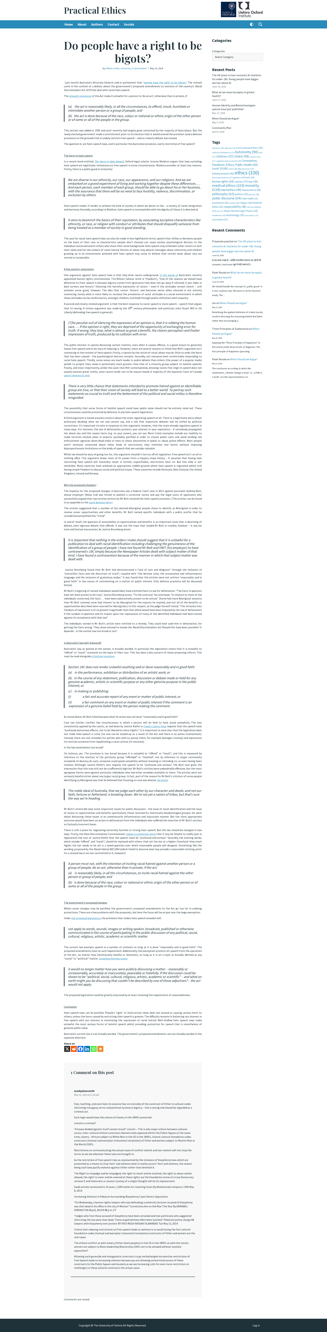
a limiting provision (102, 656)
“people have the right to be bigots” (164, 82)
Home (69, 24)
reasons (234, 203)
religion (246, 202)
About (82, 24)
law (253, 181)
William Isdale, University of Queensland (126, 68)
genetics (239, 177)
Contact (113, 24)
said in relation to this (77, 375)
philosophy (223, 194)
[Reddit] (74, 1049)
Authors (97, 24)
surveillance (218, 215)
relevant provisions (80, 96)
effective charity (246, 169)
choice (241, 156)
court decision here (100, 502)
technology (235, 215)
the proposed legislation (85, 918)
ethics (247, 173)
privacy (253, 194)
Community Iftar (221, 128)
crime (232, 169)
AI (239, 147)
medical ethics (228, 185)
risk (250, 207)
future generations (222, 177)
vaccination (220, 219)
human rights (223, 181)
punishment (220, 202)
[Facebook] (80, 1049)
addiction (229, 148)
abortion (218, 148)
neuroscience (251, 190)
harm (249, 177)
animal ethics (252, 147)
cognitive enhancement (228, 161)
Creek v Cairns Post (154, 726)
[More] (100, 1049)
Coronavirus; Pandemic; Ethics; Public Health (235, 163)
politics (241, 194)
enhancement (223, 173)
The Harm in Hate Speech (109, 161)
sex (219, 211)
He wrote (162, 780)
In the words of (169, 275)
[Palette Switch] (251, 24)
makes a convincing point (141, 834)
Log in (256, 1325)
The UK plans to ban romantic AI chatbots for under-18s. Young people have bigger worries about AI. (236, 79)
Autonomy (246, 152)
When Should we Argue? (225, 118)
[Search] (260, 24)
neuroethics (231, 190)
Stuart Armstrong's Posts (241, 210)
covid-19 (220, 168)
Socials (129, 24)
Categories (218, 51)
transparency (251, 215)
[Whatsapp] (94, 1049)
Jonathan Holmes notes (113, 958)
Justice (241, 181)
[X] (67, 1049)
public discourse (226, 198)
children (224, 156)
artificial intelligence (223, 152)
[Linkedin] (87, 1049)
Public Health (249, 198)
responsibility (235, 207)
